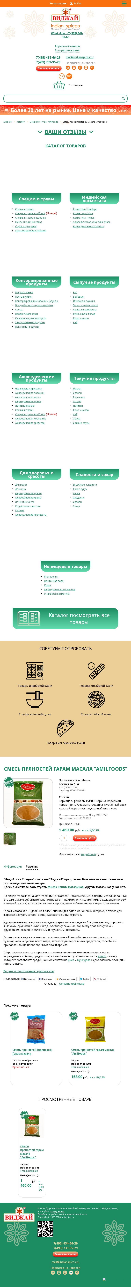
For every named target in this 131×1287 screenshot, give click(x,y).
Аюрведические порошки (29, 392)
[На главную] (65, 21)
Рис (75, 292)
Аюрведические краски (28, 493)
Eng (69, 76)
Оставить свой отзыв (71, 983)
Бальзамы (79, 397)
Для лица (20, 489)
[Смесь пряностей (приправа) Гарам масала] (36, 1029)
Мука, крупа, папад (84, 313)
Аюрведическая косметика (88, 226)
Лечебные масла (24, 405)
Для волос (21, 484)
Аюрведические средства (30, 422)
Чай (75, 322)
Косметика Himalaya (85, 209)
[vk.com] (68, 68)
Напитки (78, 405)
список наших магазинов (65, 887)
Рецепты (32, 866)
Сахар (76, 506)
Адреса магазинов (67, 46)
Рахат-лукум (80, 489)
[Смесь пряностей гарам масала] (95, 1029)
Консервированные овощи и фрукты (36, 301)
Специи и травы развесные (30, 217)
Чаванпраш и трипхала (28, 388)
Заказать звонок (49, 68)
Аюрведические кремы (28, 401)
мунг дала (83, 960)
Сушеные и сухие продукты (30, 318)
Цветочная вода (53, 580)
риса (71, 960)
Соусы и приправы (25, 226)
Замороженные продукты (30, 322)
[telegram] (74, 68)
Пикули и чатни (24, 292)
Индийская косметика (28, 506)
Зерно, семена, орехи (85, 305)
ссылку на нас (57, 1211)
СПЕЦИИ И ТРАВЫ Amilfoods (44, 121)
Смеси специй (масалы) (28, 222)
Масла (77, 388)
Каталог (21, 121)
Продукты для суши (26, 313)
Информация (12, 866)
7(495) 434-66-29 (48, 57)
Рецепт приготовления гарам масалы (28, 971)
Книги (47, 585)
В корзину (81, 838)
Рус (62, 76)
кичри (102, 956)
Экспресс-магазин (67, 50)
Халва (76, 493)
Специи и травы (24, 209)
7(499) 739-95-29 (48, 62)
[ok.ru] (80, 68)
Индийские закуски (84, 301)
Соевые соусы (81, 422)
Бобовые (78, 296)
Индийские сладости (85, 484)
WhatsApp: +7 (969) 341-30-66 (67, 35)
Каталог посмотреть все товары (79, 618)
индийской (88, 854)
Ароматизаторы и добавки (30, 230)
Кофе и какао (81, 318)
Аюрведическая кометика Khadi (91, 222)
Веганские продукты (27, 326)
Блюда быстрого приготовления (34, 305)
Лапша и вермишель (84, 309)
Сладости (78, 497)
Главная (7, 121)
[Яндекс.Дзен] (86, 68)
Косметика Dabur (83, 213)
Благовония (51, 576)
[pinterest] (92, 68)
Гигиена (19, 510)
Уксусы (77, 401)
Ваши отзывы (65, 131)
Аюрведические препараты (31, 514)
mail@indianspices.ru (79, 57)
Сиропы (77, 392)
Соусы (18, 309)
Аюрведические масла (28, 397)
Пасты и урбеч (23, 296)
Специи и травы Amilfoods (30, 213)
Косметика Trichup (83, 217)
